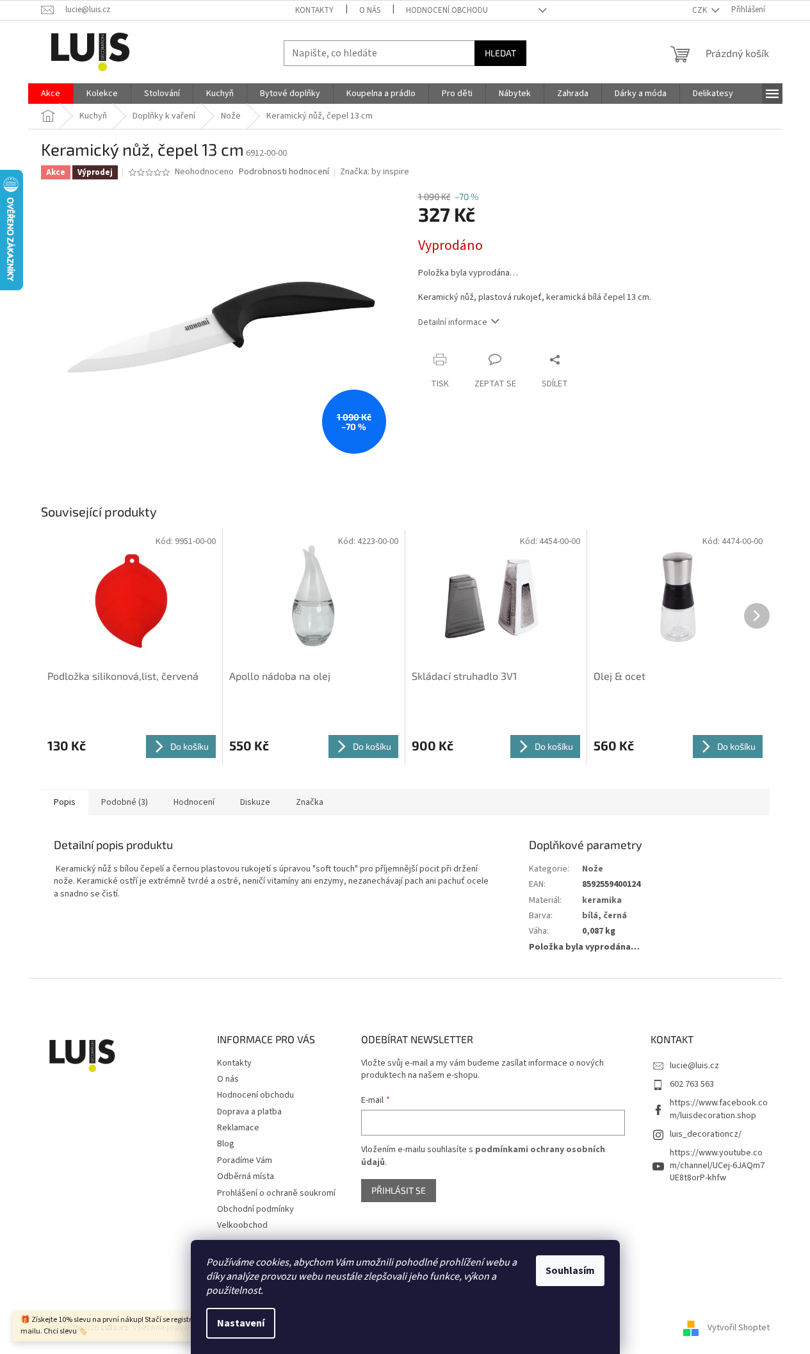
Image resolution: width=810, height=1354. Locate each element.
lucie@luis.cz (694, 1065)
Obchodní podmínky (255, 1209)
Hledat (500, 52)
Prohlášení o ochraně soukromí (276, 1193)
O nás (369, 10)
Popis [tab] (65, 802)
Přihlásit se (398, 1190)
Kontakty (314, 10)
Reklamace (238, 1127)
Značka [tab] (309, 802)
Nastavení (240, 1323)
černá (615, 915)
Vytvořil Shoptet (739, 1327)
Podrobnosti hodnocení (284, 172)
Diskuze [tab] (255, 802)
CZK (700, 10)
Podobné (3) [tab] (124, 802)
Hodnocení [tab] (194, 802)
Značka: (374, 171)
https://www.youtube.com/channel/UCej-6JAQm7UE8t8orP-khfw (717, 1165)
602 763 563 (692, 1084)
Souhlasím (570, 1271)
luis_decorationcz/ (705, 1134)
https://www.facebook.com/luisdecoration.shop (719, 1108)
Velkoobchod (242, 1225)
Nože (592, 869)
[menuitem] (50, 93)
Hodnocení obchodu (447, 10)
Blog (225, 1143)
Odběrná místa (245, 1176)
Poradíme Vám (244, 1160)
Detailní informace (452, 322)
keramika (602, 900)
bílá (590, 915)
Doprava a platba (249, 1111)
